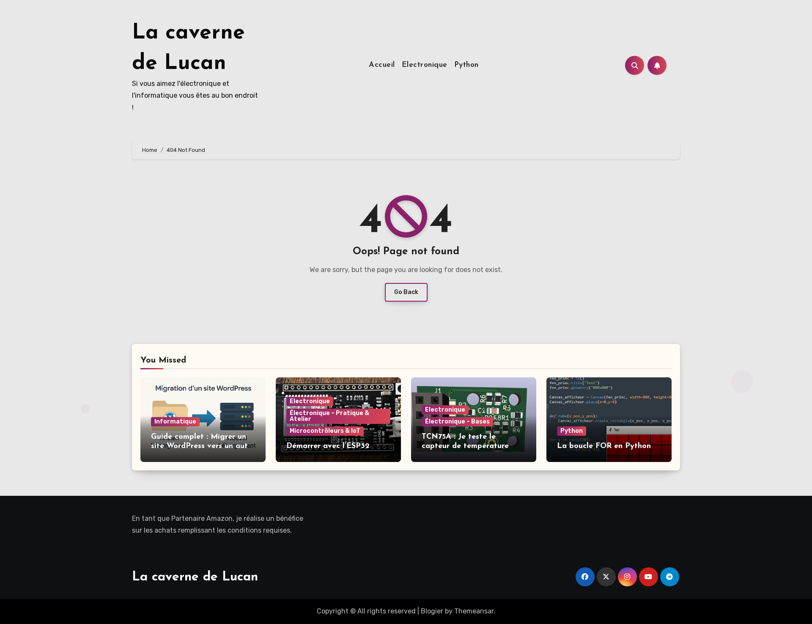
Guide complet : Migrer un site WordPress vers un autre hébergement (203, 446)
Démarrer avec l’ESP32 (328, 446)
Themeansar (474, 611)
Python (466, 65)
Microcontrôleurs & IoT (325, 430)
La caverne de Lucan (195, 577)
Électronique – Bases (457, 421)
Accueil (382, 65)
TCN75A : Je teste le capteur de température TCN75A (465, 446)
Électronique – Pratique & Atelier (329, 416)
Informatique (175, 421)
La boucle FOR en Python (604, 446)
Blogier (432, 611)
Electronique (424, 65)
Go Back (406, 292)
